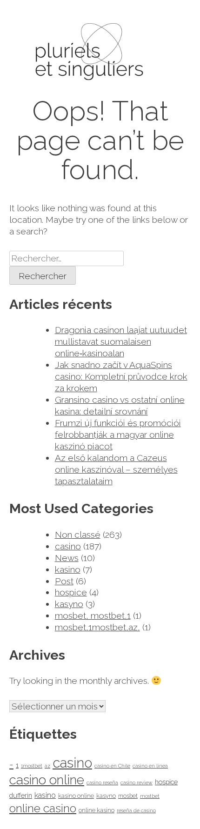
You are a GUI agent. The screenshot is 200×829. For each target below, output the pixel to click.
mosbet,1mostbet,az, (97, 627)
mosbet (128, 795)
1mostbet (31, 766)
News (67, 558)
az (47, 766)
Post (64, 581)
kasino (67, 569)
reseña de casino (136, 810)
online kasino (96, 810)
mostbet (150, 796)
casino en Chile (112, 766)
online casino (42, 808)
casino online (46, 780)
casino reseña (102, 782)
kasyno (69, 604)
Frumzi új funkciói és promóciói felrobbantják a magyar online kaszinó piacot (118, 434)
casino (68, 546)
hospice (71, 592)
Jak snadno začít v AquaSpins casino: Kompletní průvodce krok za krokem (121, 376)
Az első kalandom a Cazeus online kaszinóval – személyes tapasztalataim (116, 469)
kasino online (76, 795)
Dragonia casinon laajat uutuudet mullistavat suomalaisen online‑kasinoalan (121, 341)
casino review (136, 782)
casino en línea (150, 766)
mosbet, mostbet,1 (93, 615)
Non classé (77, 534)
